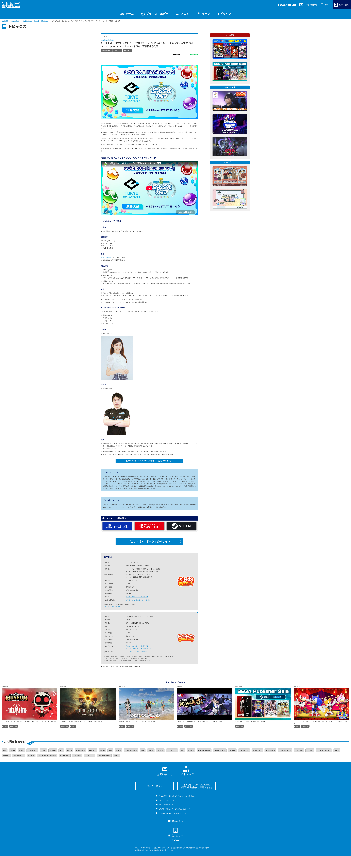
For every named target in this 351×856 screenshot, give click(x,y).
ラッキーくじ (244, 750)
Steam (102, 750)
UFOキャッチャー (204, 750)
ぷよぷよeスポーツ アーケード (112, 606)
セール (116, 755)
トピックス (224, 13)
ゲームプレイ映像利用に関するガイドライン (173, 813)
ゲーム (129, 13)
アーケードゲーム (131, 750)
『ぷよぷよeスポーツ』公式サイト (149, 541)
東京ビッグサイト (107, 258)
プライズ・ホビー (157, 13)
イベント (36, 21)
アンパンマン (89, 755)
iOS (61, 750)
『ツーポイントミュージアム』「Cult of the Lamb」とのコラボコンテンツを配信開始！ (29, 722)
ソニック (310, 750)
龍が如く (6, 755)
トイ (182, 750)
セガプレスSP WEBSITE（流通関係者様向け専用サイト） (196, 786)
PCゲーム (44, 21)
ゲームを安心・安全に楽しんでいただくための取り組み (176, 796)
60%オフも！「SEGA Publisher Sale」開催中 (250, 721)
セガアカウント (19, 755)
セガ (4, 750)
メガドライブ (257, 750)
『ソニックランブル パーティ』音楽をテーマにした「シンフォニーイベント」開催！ (320, 722)
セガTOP (5, 21)
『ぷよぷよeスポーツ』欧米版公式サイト (139, 648)
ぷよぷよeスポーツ (107, 40)
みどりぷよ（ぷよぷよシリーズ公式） (138, 600)
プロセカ (232, 750)
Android (53, 750)
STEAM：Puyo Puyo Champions (136, 652)
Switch (118, 750)
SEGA (13, 750)
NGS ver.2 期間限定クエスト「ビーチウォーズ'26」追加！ (138, 721)
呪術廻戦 (31, 755)
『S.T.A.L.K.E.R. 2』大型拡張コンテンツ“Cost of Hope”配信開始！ (81, 721)
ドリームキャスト (285, 750)
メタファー (299, 750)
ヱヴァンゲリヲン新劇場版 (47, 755)
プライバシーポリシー (165, 804)
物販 (142, 750)
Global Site (177, 821)
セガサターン (270, 750)
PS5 (110, 750)
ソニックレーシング (323, 750)
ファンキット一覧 (104, 755)
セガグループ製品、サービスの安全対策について (174, 809)
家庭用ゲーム (27, 21)
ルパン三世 (77, 755)
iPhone (69, 750)
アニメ (185, 13)
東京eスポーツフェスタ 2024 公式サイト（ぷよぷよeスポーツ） (149, 461)
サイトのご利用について (166, 800)
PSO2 (337, 750)
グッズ (151, 750)
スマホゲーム (188, 726)
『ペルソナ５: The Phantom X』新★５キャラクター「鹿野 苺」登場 (199, 721)
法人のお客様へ (154, 786)
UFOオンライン (220, 750)
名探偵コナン (64, 755)
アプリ (43, 750)
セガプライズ (172, 750)
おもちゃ (191, 750)
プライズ (160, 750)
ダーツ (206, 13)
